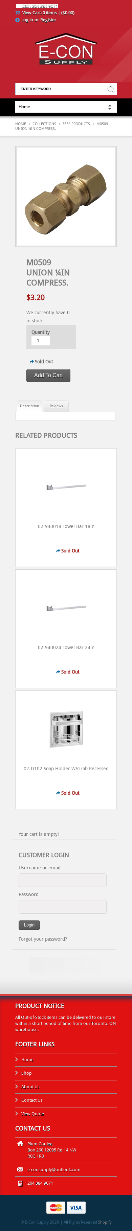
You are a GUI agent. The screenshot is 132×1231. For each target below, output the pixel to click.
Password (29, 894)
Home (20, 124)
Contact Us (32, 1100)
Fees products (76, 124)
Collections (44, 124)
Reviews (56, 406)
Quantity (40, 332)
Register (48, 19)
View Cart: (48, 12)
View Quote (32, 1113)
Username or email (40, 867)
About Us (30, 1086)
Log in (27, 19)
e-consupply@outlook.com (54, 1169)
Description (29, 406)
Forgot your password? (43, 939)
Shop (26, 1073)
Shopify (105, 1222)
